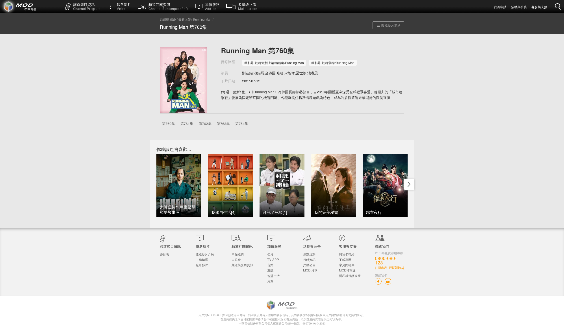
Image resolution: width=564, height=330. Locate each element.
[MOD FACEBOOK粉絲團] (378, 281)
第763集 (223, 123)
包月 (270, 254)
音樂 (270, 264)
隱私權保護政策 (350, 275)
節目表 (164, 254)
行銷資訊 (309, 259)
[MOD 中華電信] (31, 6)
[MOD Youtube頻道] (388, 281)
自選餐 (236, 259)
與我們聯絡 (346, 254)
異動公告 (309, 264)
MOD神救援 (347, 270)
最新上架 (184, 19)
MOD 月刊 (310, 270)
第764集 (241, 123)
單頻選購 (238, 254)
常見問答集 (346, 264)
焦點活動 (309, 254)
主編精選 (202, 259)
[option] (179, 185)
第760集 (168, 123)
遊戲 (270, 270)
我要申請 (500, 7)
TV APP (273, 259)
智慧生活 (273, 275)
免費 (270, 281)
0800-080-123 (386, 260)
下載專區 (345, 259)
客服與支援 (539, 7)
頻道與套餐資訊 (242, 264)
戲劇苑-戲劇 (168, 19)
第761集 (186, 123)
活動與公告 (519, 7)
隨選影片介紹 (205, 254)
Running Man (202, 19)
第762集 (205, 123)
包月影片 (202, 264)
